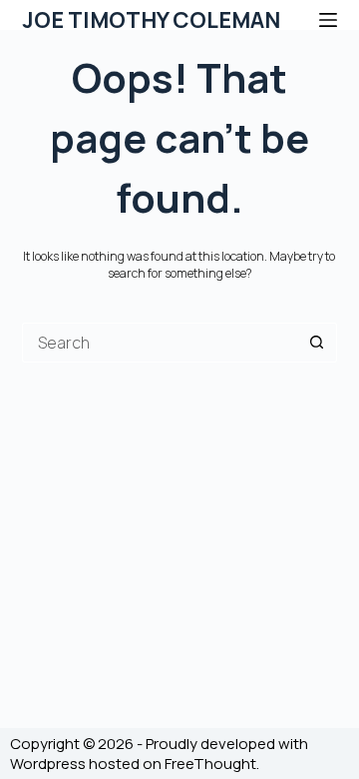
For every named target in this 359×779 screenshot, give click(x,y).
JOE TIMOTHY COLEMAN (151, 20)
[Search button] (317, 343)
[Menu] (328, 20)
